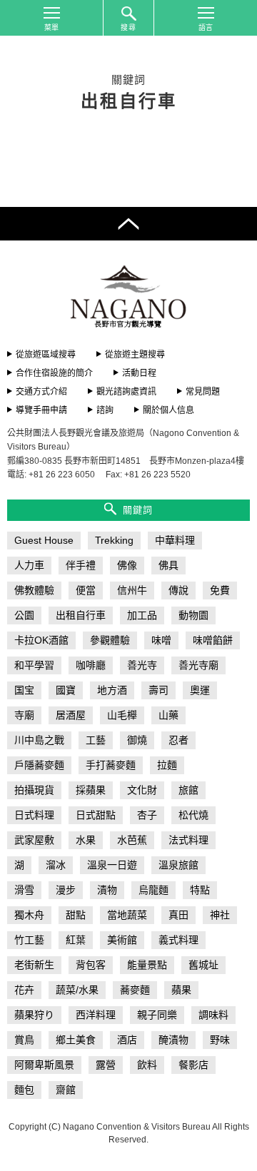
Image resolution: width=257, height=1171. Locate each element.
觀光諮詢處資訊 (126, 392)
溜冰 (56, 865)
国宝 (24, 690)
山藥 (168, 715)
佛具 (168, 565)
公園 (24, 615)
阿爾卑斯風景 (44, 1064)
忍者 (178, 740)
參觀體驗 (110, 640)
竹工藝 (29, 940)
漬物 (107, 890)
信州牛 (132, 590)
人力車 (29, 565)
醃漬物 (173, 1039)
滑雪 (24, 890)
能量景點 (147, 964)
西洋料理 (96, 1014)
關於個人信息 (168, 410)
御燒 (137, 740)
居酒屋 (71, 715)
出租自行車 (81, 615)
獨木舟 (29, 915)
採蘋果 (91, 790)
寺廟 (24, 715)
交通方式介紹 (41, 392)
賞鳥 (24, 1039)
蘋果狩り (34, 1014)
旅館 (188, 790)
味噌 (161, 640)
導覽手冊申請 (41, 410)
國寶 (66, 690)
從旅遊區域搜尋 (46, 355)
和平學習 (34, 665)
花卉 (24, 989)
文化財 (142, 790)
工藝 (96, 740)
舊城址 (203, 964)
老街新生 (34, 964)
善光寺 (142, 665)
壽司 (158, 690)
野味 (220, 1039)
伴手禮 (81, 565)
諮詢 (105, 410)
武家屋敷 (34, 840)
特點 (200, 890)
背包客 (91, 964)
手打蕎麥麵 (111, 765)
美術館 (122, 940)
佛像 (127, 565)
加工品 (142, 615)
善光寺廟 (198, 665)
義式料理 (178, 940)
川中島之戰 (39, 740)
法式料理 (188, 840)
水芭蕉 (132, 840)
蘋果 (181, 989)
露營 (106, 1064)
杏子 (147, 815)
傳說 (178, 590)
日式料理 (34, 815)
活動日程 (139, 373)
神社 (220, 915)
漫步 (66, 890)
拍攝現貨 (34, 790)
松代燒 (193, 815)
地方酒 (112, 690)
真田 (178, 915)
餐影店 (193, 1064)
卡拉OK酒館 (41, 640)
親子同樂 (157, 1014)
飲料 (147, 1064)
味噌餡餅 (213, 640)
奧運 (200, 690)
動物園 (193, 615)
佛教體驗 (34, 590)
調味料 (213, 1014)
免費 (220, 590)
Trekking (114, 540)
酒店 (127, 1039)
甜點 (76, 915)
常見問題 (203, 392)
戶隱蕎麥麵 (39, 765)
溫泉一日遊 (112, 865)
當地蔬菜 (127, 915)
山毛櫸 (122, 715)
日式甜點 (96, 815)
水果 (86, 840)
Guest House (44, 540)
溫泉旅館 (178, 865)
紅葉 (76, 940)
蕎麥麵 (135, 989)
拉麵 (167, 765)
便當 (86, 590)
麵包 (24, 1089)
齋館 (66, 1089)
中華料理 (175, 540)
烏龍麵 (153, 890)
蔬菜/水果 (77, 989)
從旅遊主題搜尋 (135, 355)
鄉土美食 (76, 1039)
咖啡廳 (91, 665)
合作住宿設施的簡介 (54, 373)
